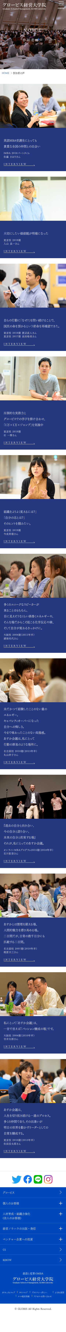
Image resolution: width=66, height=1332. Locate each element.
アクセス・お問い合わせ (43, 1296)
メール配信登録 (24, 1296)
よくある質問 (59, 1292)
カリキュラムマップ (8, 1292)
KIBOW (7, 1260)
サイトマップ (23, 1292)
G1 (4, 1249)
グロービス (8, 1192)
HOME (5, 73)
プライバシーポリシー (39, 1292)
